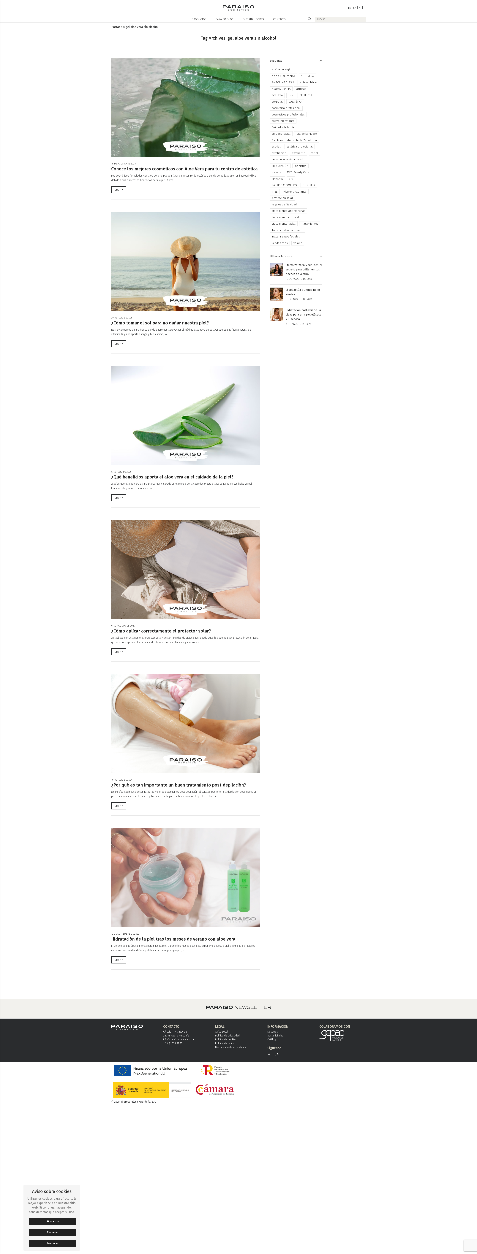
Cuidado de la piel (283, 127)
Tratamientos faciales (286, 236)
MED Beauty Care (298, 172)
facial (314, 153)
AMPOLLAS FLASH (283, 82)
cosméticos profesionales (288, 114)
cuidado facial (281, 133)
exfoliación (279, 153)
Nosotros (272, 1031)
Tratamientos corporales (287, 230)
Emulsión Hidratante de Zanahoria (294, 140)
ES (349, 7)
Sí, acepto (52, 1221)
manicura (300, 166)
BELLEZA (277, 95)
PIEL (274, 191)
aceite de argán (282, 69)
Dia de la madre (306, 133)
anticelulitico (308, 82)
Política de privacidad (227, 1035)
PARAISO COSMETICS (284, 185)
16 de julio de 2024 (121, 779)
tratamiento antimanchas (288, 211)
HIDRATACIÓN (280, 166)
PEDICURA (309, 185)
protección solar (282, 198)
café (291, 95)
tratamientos (309, 223)
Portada (116, 27)
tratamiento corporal (285, 217)
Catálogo (272, 1039)
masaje (276, 172)
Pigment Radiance (295, 191)
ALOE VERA (307, 76)
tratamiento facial (284, 223)
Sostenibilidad (275, 1035)
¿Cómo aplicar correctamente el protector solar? (161, 631)
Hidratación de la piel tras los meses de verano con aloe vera (173, 939)
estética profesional (300, 146)
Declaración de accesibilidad (231, 1047)
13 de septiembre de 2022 (125, 933)
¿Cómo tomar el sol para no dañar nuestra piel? (160, 323)
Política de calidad (225, 1043)
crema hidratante (283, 121)
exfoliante (298, 153)
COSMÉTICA (295, 101)
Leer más (53, 1243)
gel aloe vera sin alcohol (287, 159)
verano (297, 243)
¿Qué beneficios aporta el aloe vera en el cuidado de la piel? (172, 477)
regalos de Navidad (284, 204)
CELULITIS (306, 95)
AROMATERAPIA (281, 89)
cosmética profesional (286, 108)
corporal (277, 101)
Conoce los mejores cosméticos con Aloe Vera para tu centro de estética (184, 169)
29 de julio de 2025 (121, 317)
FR (360, 7)
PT (364, 7)
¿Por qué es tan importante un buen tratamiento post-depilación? (178, 785)
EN (354, 7)
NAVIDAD (277, 178)
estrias (276, 146)
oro (291, 178)
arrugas (301, 89)
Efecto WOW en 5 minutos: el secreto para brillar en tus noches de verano (304, 269)
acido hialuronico (283, 76)
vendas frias (280, 243)
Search (309, 19)
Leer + (119, 189)
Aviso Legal (221, 1031)
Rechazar (53, 1232)
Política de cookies (226, 1039)
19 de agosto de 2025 (123, 163)
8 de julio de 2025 (121, 471)
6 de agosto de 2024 (123, 625)
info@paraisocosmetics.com (179, 1039)
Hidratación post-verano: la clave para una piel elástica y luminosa (303, 314)
